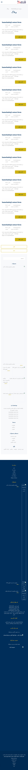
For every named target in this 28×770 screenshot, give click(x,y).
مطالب (14, 471)
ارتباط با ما (14, 475)
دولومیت (13, 425)
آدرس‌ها (14, 761)
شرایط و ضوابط (14, 477)
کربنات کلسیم (13, 442)
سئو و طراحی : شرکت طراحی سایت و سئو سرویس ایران (14, 756)
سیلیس (13, 427)
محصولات (14, 473)
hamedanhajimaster (16, 25)
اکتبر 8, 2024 (7, 25)
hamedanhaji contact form (11, 22)
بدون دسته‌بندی (13, 436)
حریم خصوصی (14, 759)
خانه (14, 468)
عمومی (6, 26)
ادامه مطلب (20, 37)
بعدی (14, 250)
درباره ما (14, 470)
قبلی (14, 246)
